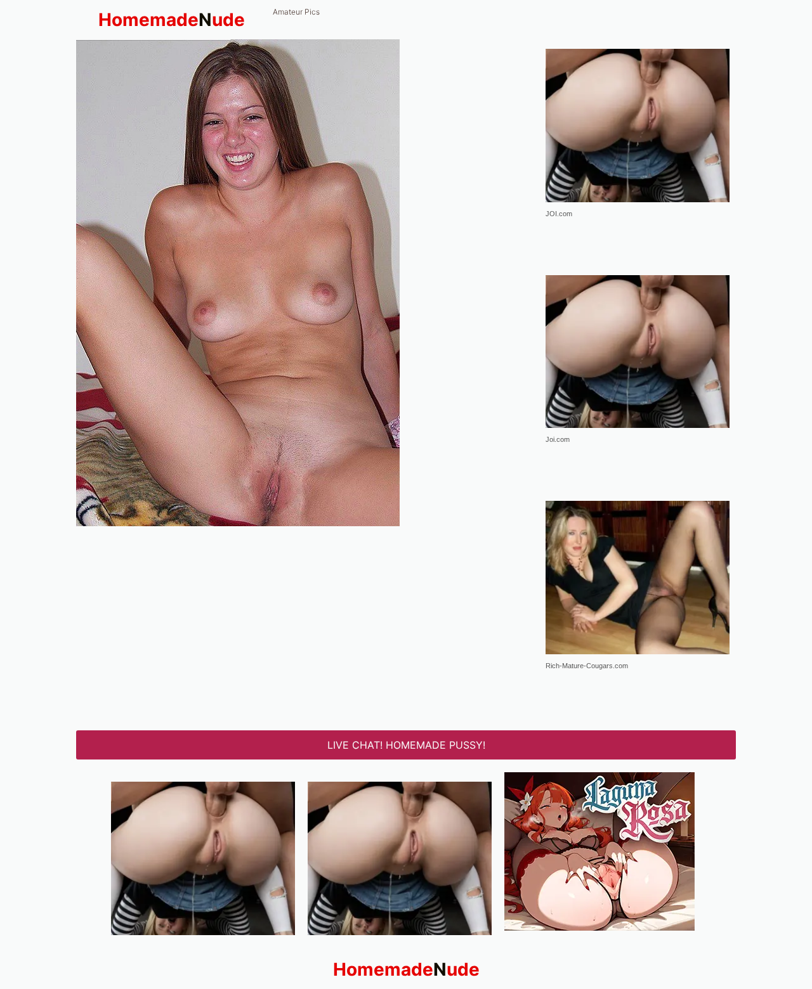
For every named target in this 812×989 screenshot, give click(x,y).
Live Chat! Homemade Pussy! (406, 745)
